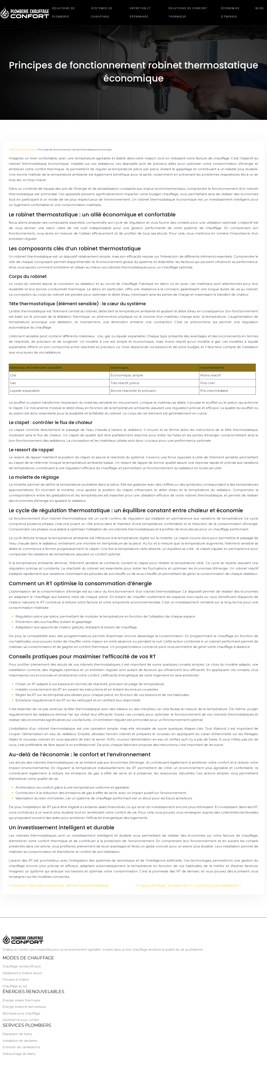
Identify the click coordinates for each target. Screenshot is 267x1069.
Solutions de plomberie (63, 12)
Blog (260, 8)
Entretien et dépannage (140, 12)
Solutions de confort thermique (188, 12)
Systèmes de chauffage (101, 12)
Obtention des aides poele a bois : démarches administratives (60, 885)
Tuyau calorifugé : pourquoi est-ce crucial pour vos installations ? (190, 885)
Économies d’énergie (230, 12)
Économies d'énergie (24, 149)
